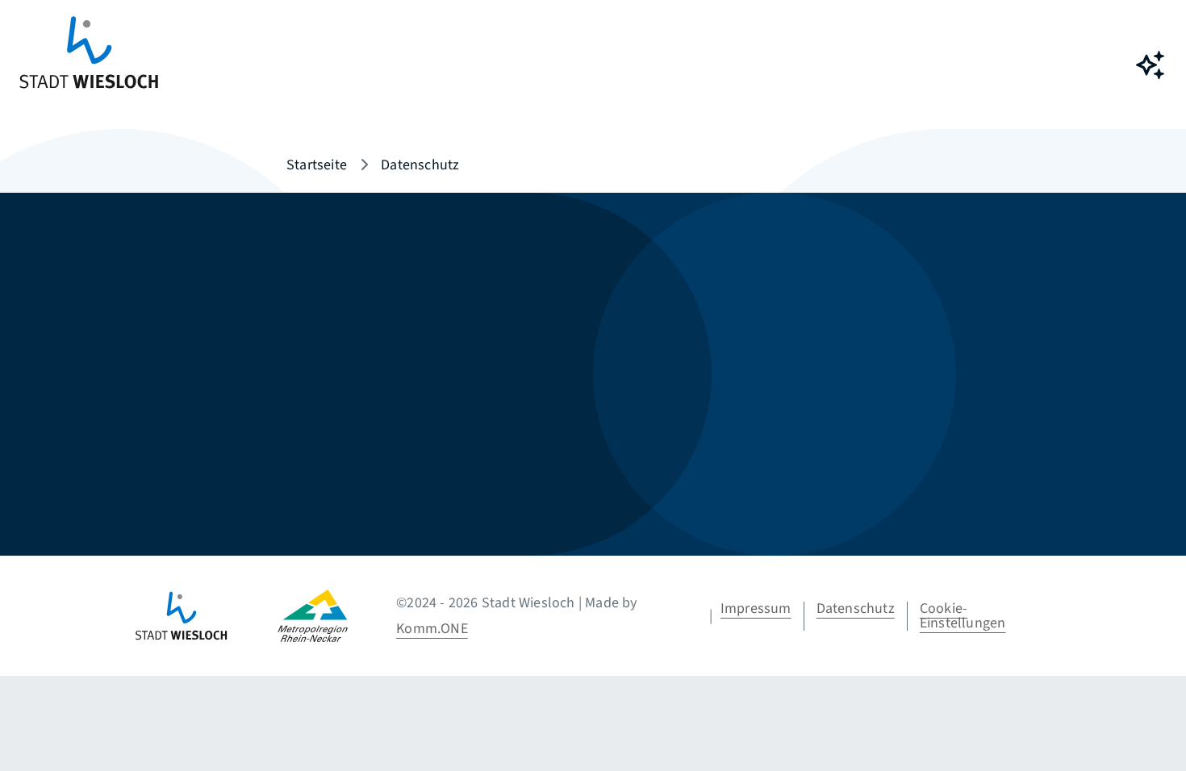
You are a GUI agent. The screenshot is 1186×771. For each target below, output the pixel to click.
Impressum (755, 608)
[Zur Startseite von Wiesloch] (88, 65)
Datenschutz (855, 608)
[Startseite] (205, 616)
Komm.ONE (432, 629)
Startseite (316, 165)
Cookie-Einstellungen (963, 615)
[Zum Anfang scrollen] (1149, 722)
